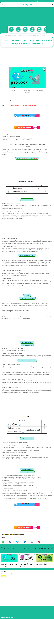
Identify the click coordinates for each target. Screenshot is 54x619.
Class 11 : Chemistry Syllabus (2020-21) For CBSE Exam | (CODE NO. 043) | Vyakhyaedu (27, 565)
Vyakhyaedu (27, 5)
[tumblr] (48, 1)
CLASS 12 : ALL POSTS (27, 531)
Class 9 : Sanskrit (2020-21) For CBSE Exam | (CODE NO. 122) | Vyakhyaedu (43, 565)
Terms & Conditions (28, 614)
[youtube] (33, 1)
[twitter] (41, 1)
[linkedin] (39, 1)
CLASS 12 (12, 534)
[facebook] (35, 1)
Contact (20, 1)
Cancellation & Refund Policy (13, 1)
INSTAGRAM (18, 105)
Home (2, 1)
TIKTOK (35, 105)
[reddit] (50, 1)
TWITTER (31, 105)
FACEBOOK (25, 105)
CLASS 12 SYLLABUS (19, 534)
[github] (46, 1)
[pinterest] (44, 1)
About (5, 1)
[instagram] (37, 1)
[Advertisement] (27, 16)
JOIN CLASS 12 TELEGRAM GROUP (27, 111)
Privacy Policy (37, 614)
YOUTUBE (11, 105)
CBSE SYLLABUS (8, 35)
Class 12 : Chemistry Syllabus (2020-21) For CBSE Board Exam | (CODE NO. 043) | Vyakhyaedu (9, 565)
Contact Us (21, 614)
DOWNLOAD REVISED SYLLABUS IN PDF (27, 158)
